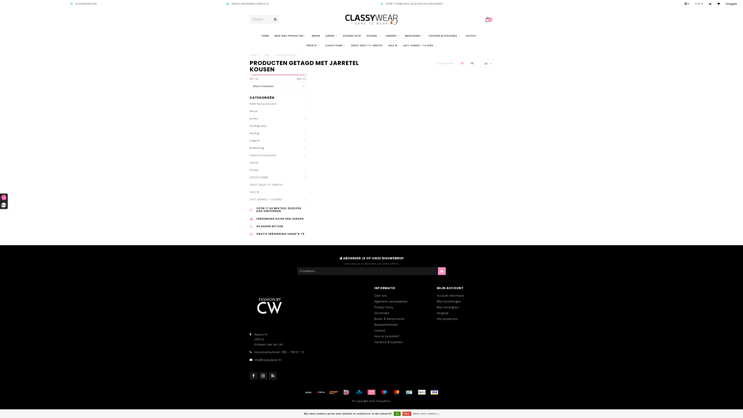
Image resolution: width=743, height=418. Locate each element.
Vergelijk (443, 313)
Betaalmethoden (386, 324)
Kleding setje (352, 35)
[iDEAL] (346, 392)
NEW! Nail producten (289, 35)
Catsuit (471, 35)
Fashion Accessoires (443, 35)
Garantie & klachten (388, 342)
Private (311, 45)
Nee (406, 413)
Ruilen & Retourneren (389, 319)
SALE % (392, 45)
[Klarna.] (371, 392)
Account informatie (450, 295)
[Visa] (434, 392)
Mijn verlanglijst (448, 307)
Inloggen (731, 3)
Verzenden (381, 313)
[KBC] (359, 392)
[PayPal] (422, 392)
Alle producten (447, 319)
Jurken (330, 35)
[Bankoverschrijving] (308, 392)
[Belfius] (321, 392)
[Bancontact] (409, 392)
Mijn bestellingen (449, 301)
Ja (397, 413)
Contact (380, 330)
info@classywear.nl (267, 360)
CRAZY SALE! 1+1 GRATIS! (367, 45)
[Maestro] (384, 392)
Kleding (372, 35)
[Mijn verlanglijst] (718, 3)
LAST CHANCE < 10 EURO (418, 45)
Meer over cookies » (426, 413)
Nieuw (316, 35)
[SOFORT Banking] (334, 392)
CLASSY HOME (333, 45)
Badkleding (412, 35)
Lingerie (391, 35)
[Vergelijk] (710, 3)
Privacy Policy (383, 307)
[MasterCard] (396, 392)
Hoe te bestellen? (387, 336)
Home (265, 35)
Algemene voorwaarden (391, 301)
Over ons (380, 295)
